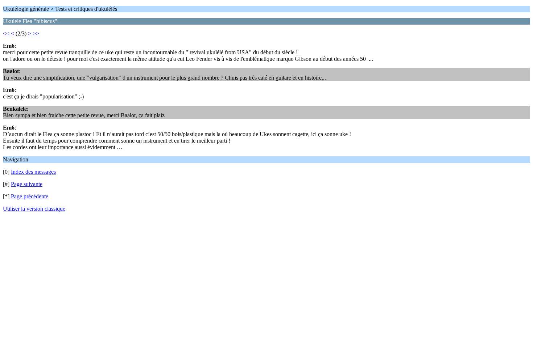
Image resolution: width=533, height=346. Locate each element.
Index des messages (33, 172)
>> (36, 33)
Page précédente (29, 196)
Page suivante (26, 184)
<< (6, 33)
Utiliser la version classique (34, 209)
